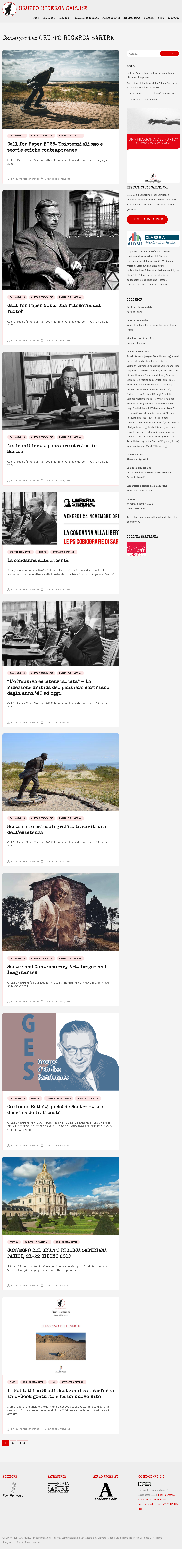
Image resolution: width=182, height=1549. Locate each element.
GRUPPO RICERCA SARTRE (53, 9)
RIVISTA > (65, 18)
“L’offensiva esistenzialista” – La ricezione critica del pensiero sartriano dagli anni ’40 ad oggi (58, 688)
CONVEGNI (35, 1098)
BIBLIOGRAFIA (131, 18)
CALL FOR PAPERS (17, 135)
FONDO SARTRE (111, 18)
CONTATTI (174, 18)
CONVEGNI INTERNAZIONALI (58, 1098)
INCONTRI (42, 552)
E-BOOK (13, 1382)
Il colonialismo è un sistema (142, 99)
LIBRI (53, 1382)
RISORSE (149, 18)
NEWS (161, 18)
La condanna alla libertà (37, 561)
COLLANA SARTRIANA (87, 18)
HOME (36, 18)
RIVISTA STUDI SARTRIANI (70, 135)
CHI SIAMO (49, 18)
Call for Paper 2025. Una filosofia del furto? (150, 93)
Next (22, 1443)
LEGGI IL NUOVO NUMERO (147, 219)
